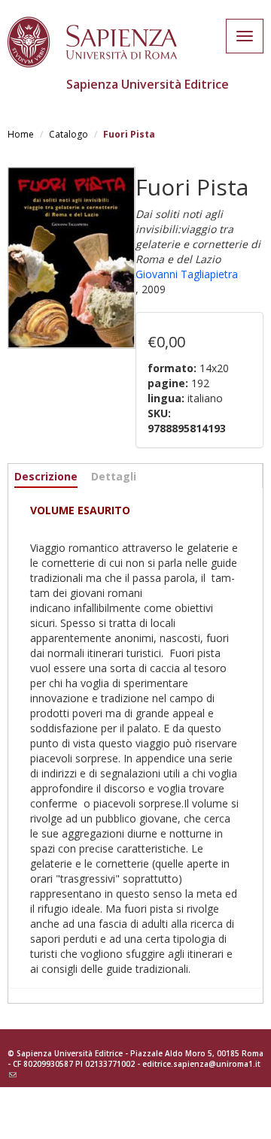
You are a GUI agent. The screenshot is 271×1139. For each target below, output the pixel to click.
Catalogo (68, 134)
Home (21, 134)
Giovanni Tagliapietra (187, 274)
